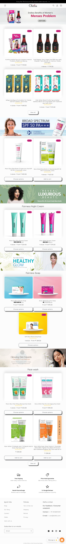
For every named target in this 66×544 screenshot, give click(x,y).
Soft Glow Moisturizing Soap (33, 336)
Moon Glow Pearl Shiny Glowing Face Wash (18, 404)
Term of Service (28, 506)
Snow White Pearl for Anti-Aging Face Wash (47, 404)
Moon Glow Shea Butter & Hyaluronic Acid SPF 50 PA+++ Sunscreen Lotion (18, 169)
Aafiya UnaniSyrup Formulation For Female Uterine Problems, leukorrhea (18, 100)
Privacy (26, 517)
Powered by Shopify (38, 543)
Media (6, 517)
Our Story (7, 509)
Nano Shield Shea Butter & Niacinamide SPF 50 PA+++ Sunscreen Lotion (47, 169)
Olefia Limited (30, 543)
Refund (26, 513)
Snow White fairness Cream (47, 240)
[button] (5, 5)
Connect (6, 513)
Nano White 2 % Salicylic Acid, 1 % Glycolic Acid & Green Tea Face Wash (18, 447)
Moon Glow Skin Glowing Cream (18, 240)
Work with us (8, 521)
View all (33, 112)
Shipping (26, 509)
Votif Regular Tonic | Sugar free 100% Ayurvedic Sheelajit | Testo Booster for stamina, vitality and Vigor (47, 61)
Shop (5, 506)
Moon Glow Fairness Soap (18, 300)
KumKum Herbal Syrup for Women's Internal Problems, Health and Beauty (18, 60)
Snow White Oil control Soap (47, 300)
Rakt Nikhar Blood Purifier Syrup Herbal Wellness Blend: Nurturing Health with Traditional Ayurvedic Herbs (47, 101)
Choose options (18, 179)
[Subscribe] (31, 531)
